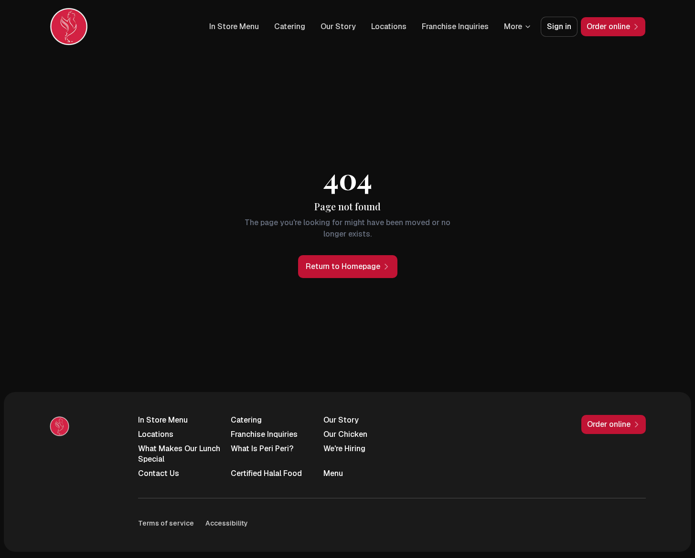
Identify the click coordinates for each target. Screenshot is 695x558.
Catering (289, 26)
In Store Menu (234, 26)
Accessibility (226, 523)
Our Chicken (345, 434)
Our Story (338, 26)
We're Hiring (344, 449)
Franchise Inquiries (455, 26)
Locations (388, 26)
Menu (333, 473)
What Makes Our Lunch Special (179, 454)
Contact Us (158, 473)
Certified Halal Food (266, 473)
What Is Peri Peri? (262, 449)
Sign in (559, 26)
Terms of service (166, 523)
